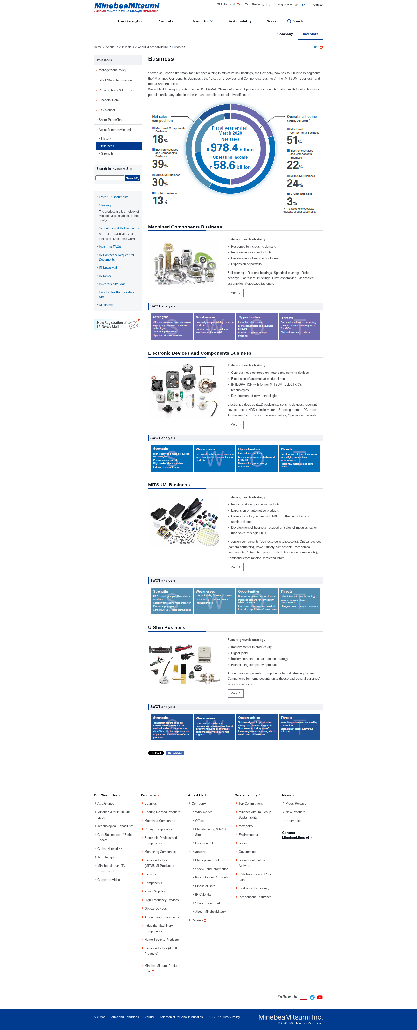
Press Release (296, 803)
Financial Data (109, 100)
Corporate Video (108, 880)
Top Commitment (251, 803)
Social (243, 843)
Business (107, 146)
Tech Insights (106, 857)
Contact (318, 4)
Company (285, 34)
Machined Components (161, 821)
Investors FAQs (110, 247)
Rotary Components (158, 829)
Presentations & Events (115, 90)
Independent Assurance (255, 897)
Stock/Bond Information (115, 80)
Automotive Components (162, 917)
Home (98, 47)
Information (293, 821)
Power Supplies (155, 891)
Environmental (249, 834)
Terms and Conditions (124, 1017)
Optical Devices (156, 908)
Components (153, 883)
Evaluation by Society (254, 888)
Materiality (246, 826)
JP (296, 4)
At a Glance (105, 803)
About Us (200, 21)
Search (297, 21)
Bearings (151, 803)
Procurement (204, 843)
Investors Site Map (112, 284)
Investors (310, 34)
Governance (247, 852)
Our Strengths (130, 21)
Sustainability (240, 21)
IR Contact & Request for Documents (116, 257)
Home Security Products (162, 939)
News (271, 21)
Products (165, 21)
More (234, 293)
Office (199, 821)
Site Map (99, 1017)
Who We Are (204, 812)
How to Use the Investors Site (116, 294)
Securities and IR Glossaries (119, 228)
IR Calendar (107, 110)
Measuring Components (161, 852)
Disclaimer (106, 305)
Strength (107, 153)
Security (148, 1017)
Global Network (226, 4)
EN (304, 4)
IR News (105, 276)
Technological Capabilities (115, 826)
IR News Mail (108, 268)
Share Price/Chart (111, 120)
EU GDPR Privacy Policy (224, 1017)
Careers (197, 920)
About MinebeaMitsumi (153, 47)
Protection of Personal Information (181, 1017)
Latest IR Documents (114, 197)
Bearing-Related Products (162, 812)
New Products (295, 812)
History (106, 138)
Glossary (105, 205)
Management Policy (112, 70)
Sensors (150, 874)
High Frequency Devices (162, 900)
